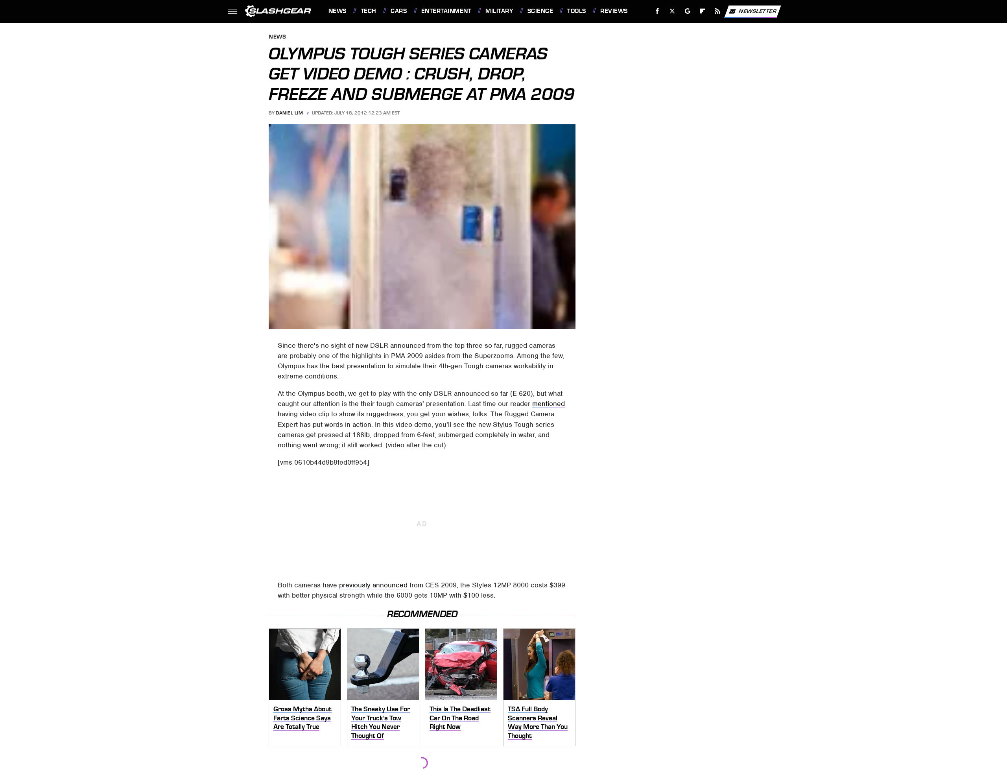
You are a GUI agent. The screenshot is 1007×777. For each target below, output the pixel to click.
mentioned (548, 403)
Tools (576, 11)
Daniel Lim (289, 113)
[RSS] (717, 11)
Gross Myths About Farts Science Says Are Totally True (302, 718)
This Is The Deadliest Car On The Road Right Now (460, 718)
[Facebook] (657, 11)
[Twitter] (672, 11)
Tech (368, 11)
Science (540, 11)
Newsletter (757, 11)
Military (499, 11)
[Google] (687, 11)
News (337, 11)
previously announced (373, 585)
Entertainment (446, 11)
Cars (399, 11)
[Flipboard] (702, 11)
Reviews (613, 11)
